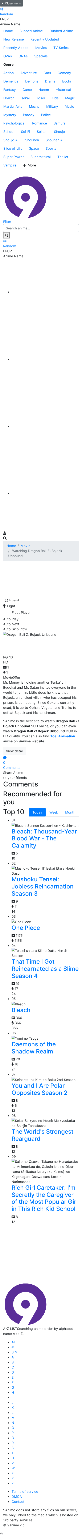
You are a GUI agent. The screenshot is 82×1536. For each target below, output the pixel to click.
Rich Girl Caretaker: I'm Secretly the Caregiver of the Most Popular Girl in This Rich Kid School (45, 1198)
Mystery (9, 115)
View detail (15, 751)
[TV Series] (45, 426)
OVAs (7, 56)
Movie (25, 546)
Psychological (14, 123)
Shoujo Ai (11, 140)
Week (53, 812)
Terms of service (25, 1491)
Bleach (21, 1010)
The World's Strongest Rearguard (42, 1135)
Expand (13, 600)
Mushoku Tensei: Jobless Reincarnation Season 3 (43, 886)
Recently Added (16, 48)
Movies (41, 48)
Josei (40, 98)
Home (8, 31)
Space (34, 148)
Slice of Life (12, 148)
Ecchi (66, 81)
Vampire (9, 165)
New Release (13, 39)
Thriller (62, 157)
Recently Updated (44, 39)
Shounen (32, 140)
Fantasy (9, 90)
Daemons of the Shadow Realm (34, 1048)
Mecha (34, 106)
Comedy (64, 73)
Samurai (60, 123)
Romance (39, 123)
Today (37, 812)
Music (69, 106)
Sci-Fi (25, 132)
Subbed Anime (31, 31)
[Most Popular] (45, 493)
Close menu (13, 3)
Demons (31, 81)
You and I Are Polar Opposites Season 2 (39, 1089)
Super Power (13, 157)
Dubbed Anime (61, 31)
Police (46, 115)
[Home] (45, 292)
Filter (7, 222)
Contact (18, 1501)
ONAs (23, 56)
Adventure (28, 73)
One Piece (26, 927)
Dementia (11, 81)
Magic (70, 98)
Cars (47, 73)
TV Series (61, 48)
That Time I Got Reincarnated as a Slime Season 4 (45, 968)
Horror (8, 98)
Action (8, 73)
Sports (51, 148)
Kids (55, 98)
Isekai (25, 98)
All (14, 1342)
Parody (28, 115)
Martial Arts (12, 106)
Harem (43, 90)
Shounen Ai (54, 140)
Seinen (42, 132)
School (8, 132)
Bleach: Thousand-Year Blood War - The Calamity (44, 838)
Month (70, 812)
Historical (63, 90)
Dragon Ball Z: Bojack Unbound (37, 645)
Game (27, 90)
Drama (50, 81)
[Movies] (45, 359)
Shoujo (59, 132)
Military (52, 106)
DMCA (17, 1496)
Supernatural (40, 157)
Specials (41, 56)
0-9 (14, 1352)
